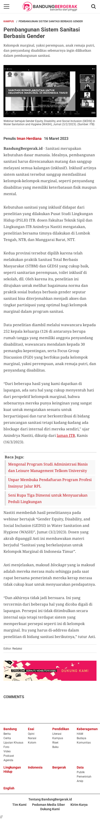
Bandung (10, 729)
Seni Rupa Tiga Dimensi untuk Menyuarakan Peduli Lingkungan (47, 498)
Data (80, 767)
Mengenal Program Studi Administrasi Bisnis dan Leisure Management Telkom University (48, 467)
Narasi (32, 738)
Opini (31, 733)
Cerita (7, 738)
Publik (81, 772)
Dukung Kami (50, 809)
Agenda (8, 760)
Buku (55, 747)
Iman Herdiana (29, 138)
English (8, 788)
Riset (55, 742)
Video (7, 751)
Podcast (8, 755)
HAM (80, 733)
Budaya (81, 738)
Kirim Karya (79, 804)
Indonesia (35, 767)
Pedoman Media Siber (48, 804)
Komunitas (84, 742)
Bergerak (59, 767)
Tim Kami (19, 804)
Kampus (8, 21)
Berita (7, 733)
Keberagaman (87, 729)
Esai (31, 729)
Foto (6, 747)
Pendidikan (60, 729)
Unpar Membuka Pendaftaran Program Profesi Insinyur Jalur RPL (50, 483)
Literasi (56, 733)
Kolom (32, 742)
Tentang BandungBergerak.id (50, 799)
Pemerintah (84, 776)
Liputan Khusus (13, 742)
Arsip (80, 781)
